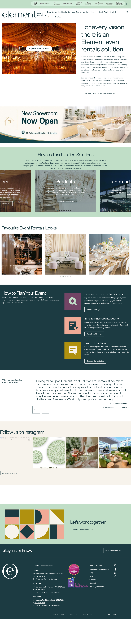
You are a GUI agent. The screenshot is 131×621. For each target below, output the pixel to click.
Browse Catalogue (94, 309)
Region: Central (110, 12)
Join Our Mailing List (113, 550)
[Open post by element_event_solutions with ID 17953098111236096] (82, 452)
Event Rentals (52, 12)
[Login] (48, 17)
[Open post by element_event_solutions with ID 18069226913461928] (115, 452)
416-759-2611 (39, 576)
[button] (120, 12)
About (100, 12)
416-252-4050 (39, 603)
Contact (58, 17)
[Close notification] (127, 4)
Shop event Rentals (94, 334)
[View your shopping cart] (127, 12)
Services (71, 12)
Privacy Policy (111, 614)
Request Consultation (95, 361)
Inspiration (90, 12)
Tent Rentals (80, 12)
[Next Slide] (83, 400)
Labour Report (88, 614)
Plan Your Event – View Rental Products (99, 94)
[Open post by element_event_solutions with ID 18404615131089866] (16, 452)
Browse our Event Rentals (83, 529)
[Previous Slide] (79, 400)
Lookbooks (62, 12)
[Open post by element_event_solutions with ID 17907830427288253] (49, 452)
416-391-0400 (39, 590)
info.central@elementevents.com (47, 579)
